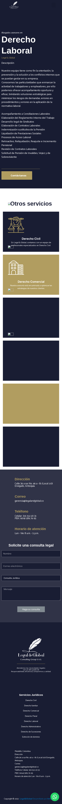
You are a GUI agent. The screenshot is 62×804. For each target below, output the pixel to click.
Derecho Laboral (31, 721)
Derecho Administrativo (31, 726)
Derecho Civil (31, 700)
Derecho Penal (31, 716)
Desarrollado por (45, 798)
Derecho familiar (31, 705)
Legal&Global (26, 798)
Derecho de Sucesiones (31, 731)
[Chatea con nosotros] (54, 797)
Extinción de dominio (31, 737)
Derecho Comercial (31, 710)
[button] (54, 5)
